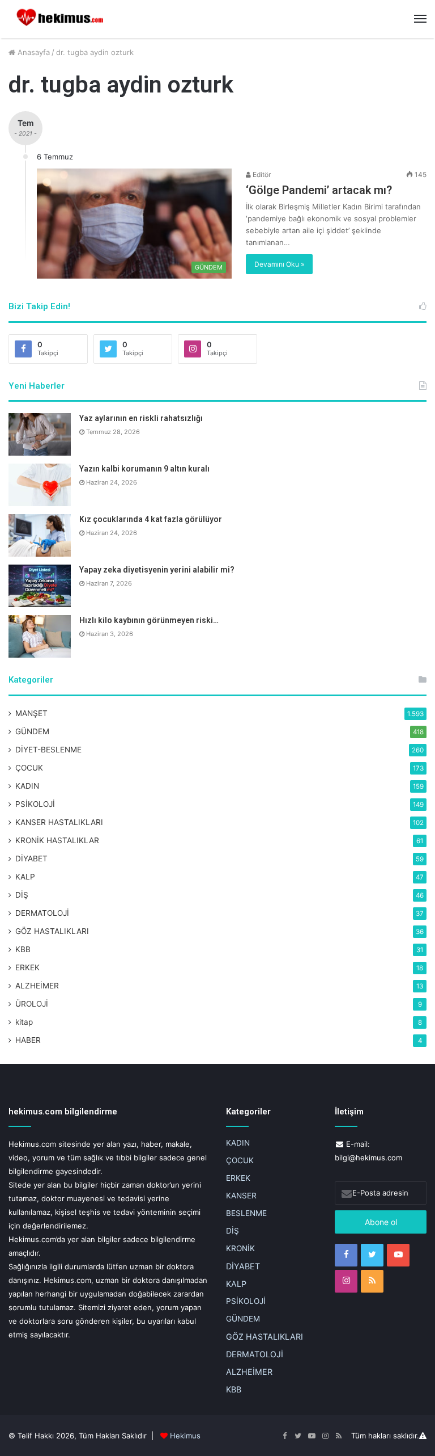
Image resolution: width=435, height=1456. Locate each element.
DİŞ (21, 894)
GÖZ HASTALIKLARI (52, 931)
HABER (28, 1040)
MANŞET (31, 713)
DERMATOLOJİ (42, 913)
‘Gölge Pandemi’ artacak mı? (319, 190)
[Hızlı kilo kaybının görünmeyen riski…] (39, 636)
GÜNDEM (32, 731)
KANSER (241, 1195)
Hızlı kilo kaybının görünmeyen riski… (149, 620)
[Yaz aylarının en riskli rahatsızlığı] (39, 434)
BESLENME (246, 1213)
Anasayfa (32, 52)
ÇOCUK (29, 767)
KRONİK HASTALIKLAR (57, 840)
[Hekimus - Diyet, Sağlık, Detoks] (62, 19)
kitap (24, 1021)
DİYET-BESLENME (48, 749)
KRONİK (240, 1248)
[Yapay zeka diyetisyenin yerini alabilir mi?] (39, 586)
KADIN (27, 785)
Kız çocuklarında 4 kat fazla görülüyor (150, 519)
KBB (23, 949)
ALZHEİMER (37, 985)
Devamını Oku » (279, 264)
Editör (261, 174)
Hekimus (185, 1435)
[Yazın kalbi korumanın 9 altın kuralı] (39, 485)
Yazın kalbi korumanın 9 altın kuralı (144, 468)
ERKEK (27, 967)
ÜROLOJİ (31, 1003)
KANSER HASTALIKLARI (59, 822)
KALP (25, 876)
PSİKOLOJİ (35, 804)
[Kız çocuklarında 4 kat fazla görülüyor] (39, 535)
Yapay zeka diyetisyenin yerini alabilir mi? (156, 569)
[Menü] (420, 18)
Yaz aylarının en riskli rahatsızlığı (141, 418)
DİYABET (31, 858)
